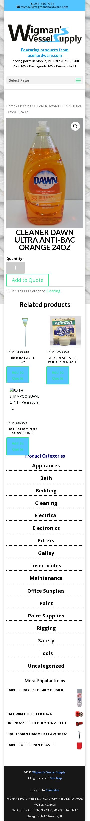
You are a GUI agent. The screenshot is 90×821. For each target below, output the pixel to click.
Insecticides (46, 565)
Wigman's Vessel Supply (48, 772)
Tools (46, 653)
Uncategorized (46, 665)
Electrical (46, 515)
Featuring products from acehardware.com (44, 52)
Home (11, 106)
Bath (46, 478)
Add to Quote (28, 280)
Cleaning (24, 106)
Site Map (56, 778)
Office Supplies (46, 590)
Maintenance (46, 578)
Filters (46, 540)
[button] (75, 126)
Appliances (46, 465)
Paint (46, 603)
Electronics (46, 528)
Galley (46, 553)
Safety (46, 640)
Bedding (46, 490)
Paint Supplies (46, 615)
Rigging (46, 628)
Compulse (52, 790)
